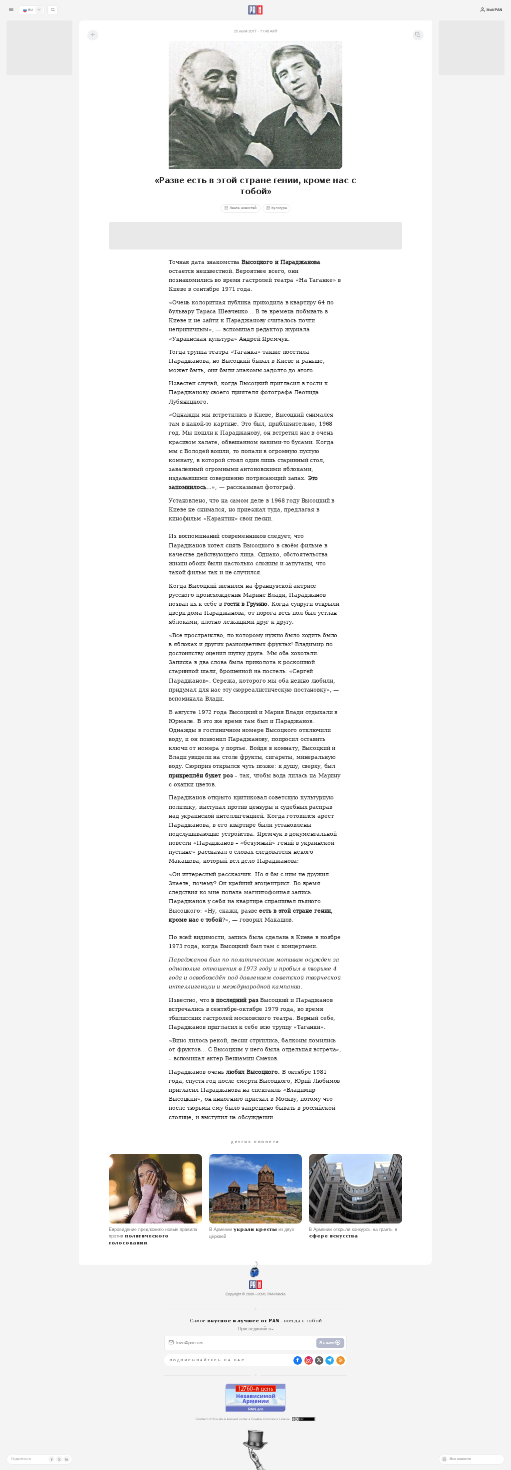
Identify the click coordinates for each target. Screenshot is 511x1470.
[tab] (321, 174)
